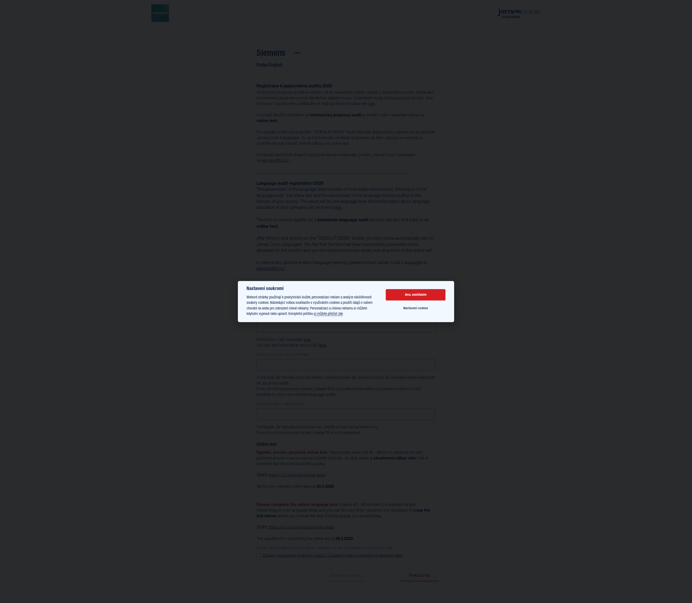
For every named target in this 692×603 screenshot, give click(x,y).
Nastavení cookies (415, 308)
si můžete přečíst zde (328, 314)
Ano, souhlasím (416, 294)
